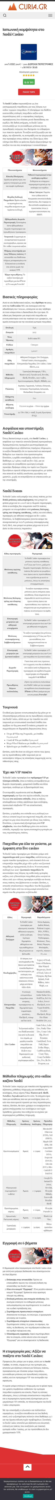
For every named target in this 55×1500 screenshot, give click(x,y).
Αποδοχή (28, 1496)
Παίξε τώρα (29, 92)
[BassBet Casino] (29, 52)
